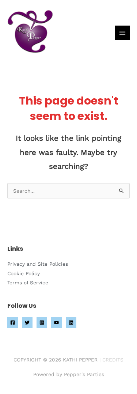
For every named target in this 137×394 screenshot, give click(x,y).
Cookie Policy (23, 273)
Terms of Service (27, 282)
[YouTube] (56, 322)
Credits (112, 360)
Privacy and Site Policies (37, 264)
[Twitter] (27, 322)
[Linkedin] (71, 322)
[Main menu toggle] (122, 33)
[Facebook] (12, 322)
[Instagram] (42, 322)
